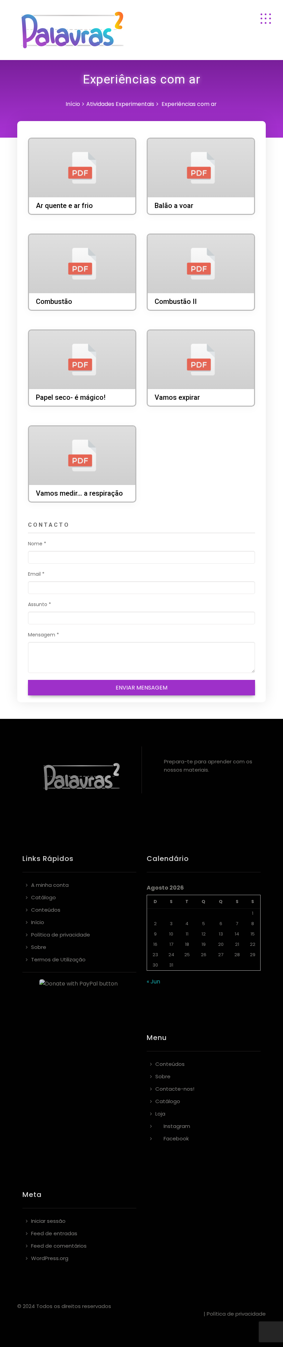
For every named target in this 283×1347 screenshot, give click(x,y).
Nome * (37, 543)
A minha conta (50, 885)
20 (221, 944)
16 (155, 944)
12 (204, 934)
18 (187, 944)
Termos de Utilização (58, 959)
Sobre (38, 947)
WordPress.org (49, 1258)
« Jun (153, 982)
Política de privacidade (60, 934)
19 (204, 944)
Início (73, 104)
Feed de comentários (59, 1245)
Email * (36, 574)
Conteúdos (45, 909)
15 (253, 934)
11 (187, 934)
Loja (160, 1113)
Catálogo (43, 897)
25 (187, 954)
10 (171, 934)
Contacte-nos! (174, 1088)
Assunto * (39, 604)
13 (221, 934)
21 (237, 944)
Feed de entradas (54, 1233)
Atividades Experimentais (120, 104)
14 (237, 934)
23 (155, 954)
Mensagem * (43, 634)
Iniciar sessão (48, 1221)
